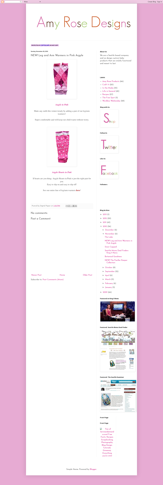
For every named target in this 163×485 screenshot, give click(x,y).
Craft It (105, 85)
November (110, 234)
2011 (105, 222)
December (109, 230)
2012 (105, 218)
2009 (105, 292)
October (109, 268)
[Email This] (67, 206)
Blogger (93, 469)
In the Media (107, 88)
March (108, 279)
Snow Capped (111, 247)
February (109, 283)
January (108, 287)
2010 (105, 226)
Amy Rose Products (110, 81)
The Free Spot (108, 98)
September (110, 271)
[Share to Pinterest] (76, 206)
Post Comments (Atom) (53, 280)
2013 (105, 215)
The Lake (109, 237)
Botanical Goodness (113, 257)
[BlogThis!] (69, 206)
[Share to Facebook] (73, 206)
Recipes (105, 94)
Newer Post (36, 275)
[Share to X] (71, 206)
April (107, 275)
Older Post (87, 275)
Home (62, 275)
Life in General (108, 91)
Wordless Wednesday (111, 101)
